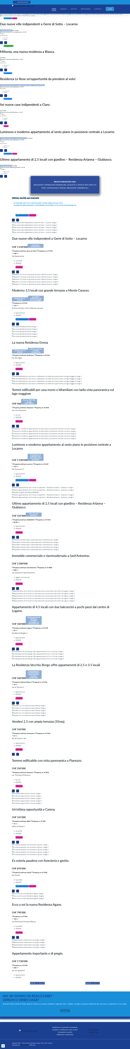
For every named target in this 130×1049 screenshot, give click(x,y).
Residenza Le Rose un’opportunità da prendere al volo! (38, 79)
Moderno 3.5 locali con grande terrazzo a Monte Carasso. (51, 290)
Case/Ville (6, 38)
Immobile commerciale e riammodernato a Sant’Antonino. (51, 556)
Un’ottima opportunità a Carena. (33, 809)
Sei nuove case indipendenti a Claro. (25, 104)
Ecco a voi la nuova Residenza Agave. (37, 904)
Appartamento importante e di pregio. (37, 953)
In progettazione (8, 46)
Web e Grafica (24, 1045)
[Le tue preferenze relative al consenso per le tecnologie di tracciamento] (3, 1046)
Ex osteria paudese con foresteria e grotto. (40, 860)
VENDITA (5, 39)
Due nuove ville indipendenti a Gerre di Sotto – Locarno (39, 24)
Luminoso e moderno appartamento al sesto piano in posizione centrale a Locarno (57, 132)
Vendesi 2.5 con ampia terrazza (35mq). (38, 721)
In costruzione (7, 18)
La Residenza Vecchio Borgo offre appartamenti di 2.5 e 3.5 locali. (56, 665)
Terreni (17, 415)
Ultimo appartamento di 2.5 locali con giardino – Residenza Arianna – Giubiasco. (56, 159)
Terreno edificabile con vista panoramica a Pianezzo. (47, 760)
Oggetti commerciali (22, 577)
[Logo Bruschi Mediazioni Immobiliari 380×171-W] (28, 1031)
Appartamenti (6, 65)
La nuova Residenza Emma (30, 342)
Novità (14, 18)
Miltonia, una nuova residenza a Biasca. (27, 51)
